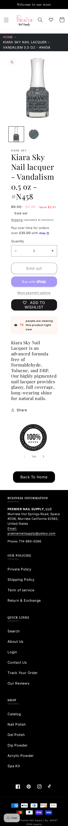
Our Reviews (18, 683)
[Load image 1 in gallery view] (16, 134)
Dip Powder (18, 745)
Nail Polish (17, 724)
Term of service (21, 590)
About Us (15, 641)
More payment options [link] (34, 293)
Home (8, 37)
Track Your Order (23, 673)
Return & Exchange (24, 600)
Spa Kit (14, 766)
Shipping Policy (21, 579)
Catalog (14, 714)
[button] (6, 20)
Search (14, 631)
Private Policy (19, 569)
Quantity (17, 241)
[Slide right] (43, 456)
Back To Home (34, 477)
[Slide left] (24, 456)
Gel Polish (16, 735)
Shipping (17, 219)
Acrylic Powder (21, 755)
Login (12, 652)
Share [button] (22, 410)
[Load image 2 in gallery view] (34, 134)
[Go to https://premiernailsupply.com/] (24, 20)
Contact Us (17, 662)
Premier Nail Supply (31, 820)
